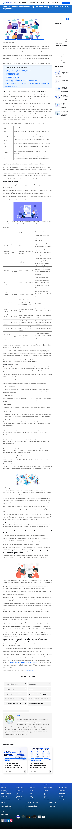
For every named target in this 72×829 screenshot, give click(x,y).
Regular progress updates (13, 73)
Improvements (22, 758)
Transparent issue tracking (13, 74)
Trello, (37, 381)
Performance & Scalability (24, 39)
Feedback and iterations (13, 76)
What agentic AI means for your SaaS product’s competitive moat (64, 89)
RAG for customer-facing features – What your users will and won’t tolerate (64, 113)
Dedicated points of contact (13, 77)
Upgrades (58, 60)
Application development (9, 711)
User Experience (59, 62)
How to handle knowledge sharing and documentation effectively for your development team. (26, 81)
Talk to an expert (65, 2)
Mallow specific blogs (11, 39)
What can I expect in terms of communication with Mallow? (18, 70)
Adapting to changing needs (14, 79)
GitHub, (33, 381)
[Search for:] (62, 19)
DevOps (57, 33)
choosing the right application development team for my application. (23, 662)
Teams (12, 113)
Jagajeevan (11, 42)
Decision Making (13, 758)
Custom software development (22, 711)
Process (33, 39)
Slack (15, 113)
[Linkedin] (8, 820)
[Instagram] (11, 820)
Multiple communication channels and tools (17, 71)
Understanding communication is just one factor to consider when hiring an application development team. (27, 84)
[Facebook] (5, 820)
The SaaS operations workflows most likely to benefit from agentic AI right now (64, 105)
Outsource (58, 43)
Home (4, 11)
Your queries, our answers (11, 86)
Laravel (57, 37)
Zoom (20, 113)
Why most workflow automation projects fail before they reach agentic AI (14, 765)
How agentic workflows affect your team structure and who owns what (65, 97)
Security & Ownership (36, 760)
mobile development (60, 41)
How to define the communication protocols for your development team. (21, 80)
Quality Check (40, 39)
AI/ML (7, 758)
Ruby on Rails (59, 54)
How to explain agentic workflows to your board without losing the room (38, 765)
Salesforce (58, 56)
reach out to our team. (29, 670)
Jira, (31, 381)
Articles (9, 11)
